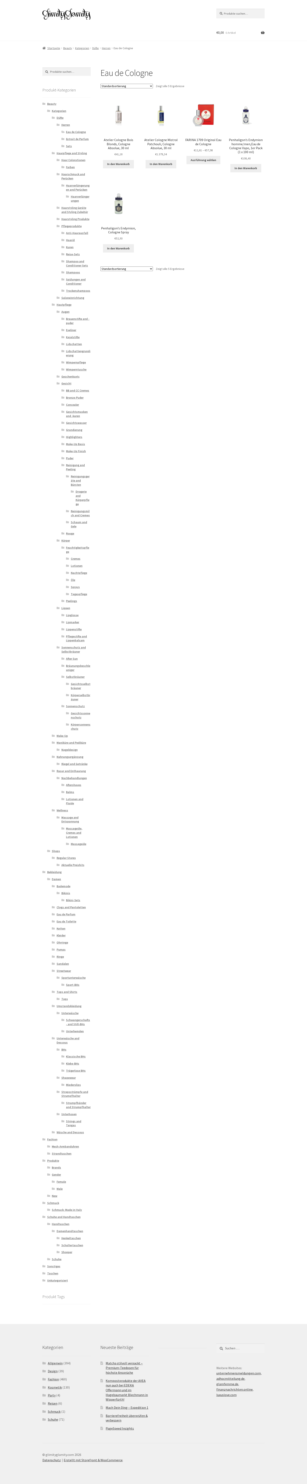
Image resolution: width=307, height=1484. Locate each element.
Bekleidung (54, 872)
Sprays (75, 587)
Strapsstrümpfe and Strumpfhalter (74, 1094)
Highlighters (74, 437)
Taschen (52, 1273)
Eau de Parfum (66, 914)
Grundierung (74, 430)
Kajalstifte (73, 337)
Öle (73, 580)
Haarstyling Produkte (75, 219)
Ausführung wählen (203, 160)
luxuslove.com (226, 1395)
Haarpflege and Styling (72, 153)
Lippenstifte (74, 629)
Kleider (61, 935)
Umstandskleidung (69, 1006)
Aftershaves (73, 785)
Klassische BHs (76, 1056)
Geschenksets (70, 376)
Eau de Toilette (66, 921)
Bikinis (65, 893)
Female (61, 1182)
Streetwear (64, 971)
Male (60, 1189)
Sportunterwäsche (73, 978)
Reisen (52, 1403)
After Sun (72, 659)
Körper (65, 540)
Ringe (60, 956)
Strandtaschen (61, 1153)
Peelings (71, 601)
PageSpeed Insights (120, 1428)
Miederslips (73, 1085)
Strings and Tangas (73, 1123)
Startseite (53, 48)
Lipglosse (72, 615)
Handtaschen (60, 1224)
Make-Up (62, 736)
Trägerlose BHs (76, 1070)
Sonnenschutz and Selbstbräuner (73, 649)
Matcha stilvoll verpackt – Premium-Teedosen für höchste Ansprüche (124, 1368)
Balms (70, 792)
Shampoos (73, 272)
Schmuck (53, 1203)
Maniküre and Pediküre (71, 743)
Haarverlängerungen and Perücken (78, 187)
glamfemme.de (227, 1384)
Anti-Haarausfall (77, 233)
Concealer (72, 405)
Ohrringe (62, 942)
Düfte (95, 48)
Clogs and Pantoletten (71, 907)
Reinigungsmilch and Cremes (80, 513)
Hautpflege (64, 305)
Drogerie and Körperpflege (82, 498)
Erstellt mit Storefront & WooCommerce (93, 1460)
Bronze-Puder (75, 397)
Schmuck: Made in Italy (67, 1210)
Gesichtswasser (76, 423)
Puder (70, 458)
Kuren (70, 247)
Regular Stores (66, 858)
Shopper (66, 1252)
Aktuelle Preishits (72, 865)
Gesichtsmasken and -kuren (77, 414)
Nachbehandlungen (74, 778)
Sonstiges (53, 1266)
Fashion (52, 1139)
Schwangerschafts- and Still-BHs (78, 1022)
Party (52, 1395)
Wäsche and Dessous (70, 1132)
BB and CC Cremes (77, 390)
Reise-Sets (73, 254)
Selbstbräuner (75, 677)
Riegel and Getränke (74, 764)
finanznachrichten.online (234, 1389)
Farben (70, 167)
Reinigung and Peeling (75, 467)
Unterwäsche (70, 1013)
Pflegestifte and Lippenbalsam (76, 638)
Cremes (75, 559)
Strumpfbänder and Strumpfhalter (78, 1105)
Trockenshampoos (78, 291)
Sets (69, 146)
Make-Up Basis (75, 444)
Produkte (53, 1160)
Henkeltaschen (71, 1238)
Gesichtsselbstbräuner (80, 686)
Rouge (70, 533)
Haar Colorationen (73, 160)
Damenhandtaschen (70, 1231)
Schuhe (56, 1259)
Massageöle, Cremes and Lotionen (74, 833)
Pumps (61, 949)
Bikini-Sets (73, 900)
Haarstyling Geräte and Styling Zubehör (74, 210)
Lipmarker (72, 622)
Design (53, 1371)
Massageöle (78, 844)
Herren (106, 48)
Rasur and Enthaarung (71, 771)
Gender (56, 1174)
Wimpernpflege (76, 362)
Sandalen (63, 964)
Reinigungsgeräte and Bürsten (80, 480)
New (54, 1196)
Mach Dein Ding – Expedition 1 (127, 1407)
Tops (64, 999)
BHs (63, 1049)
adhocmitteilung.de (230, 1378)
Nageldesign (69, 750)
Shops (56, 851)
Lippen (65, 608)
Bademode (63, 886)
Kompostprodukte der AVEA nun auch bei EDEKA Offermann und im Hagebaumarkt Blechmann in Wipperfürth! (127, 1390)
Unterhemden (75, 1031)
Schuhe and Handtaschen (64, 1217)
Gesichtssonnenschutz (80, 715)
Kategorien (82, 48)
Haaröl (70, 240)
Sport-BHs (72, 985)
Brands (56, 1167)
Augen (65, 312)
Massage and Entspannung (70, 819)
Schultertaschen (72, 1245)
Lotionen (76, 566)
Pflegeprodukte (71, 226)
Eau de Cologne (76, 132)
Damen (56, 879)
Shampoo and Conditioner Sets (77, 263)
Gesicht (66, 383)
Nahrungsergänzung (70, 757)
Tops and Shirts (67, 992)
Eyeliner (71, 330)
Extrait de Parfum (77, 139)
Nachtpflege (79, 573)
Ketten (61, 928)
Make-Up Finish (76, 451)
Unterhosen (69, 1114)
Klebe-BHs (72, 1063)
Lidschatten (74, 344)
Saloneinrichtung (72, 298)
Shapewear (68, 1078)
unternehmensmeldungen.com (238, 1373)
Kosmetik (55, 1387)
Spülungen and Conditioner (76, 281)
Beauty (67, 48)
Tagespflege (79, 594)
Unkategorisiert (57, 1280)
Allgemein (55, 1363)
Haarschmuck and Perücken (73, 176)
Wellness (62, 810)
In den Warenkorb (118, 164)
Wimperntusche (76, 369)
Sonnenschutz (75, 706)
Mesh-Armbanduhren (65, 1146)
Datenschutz (51, 1460)
